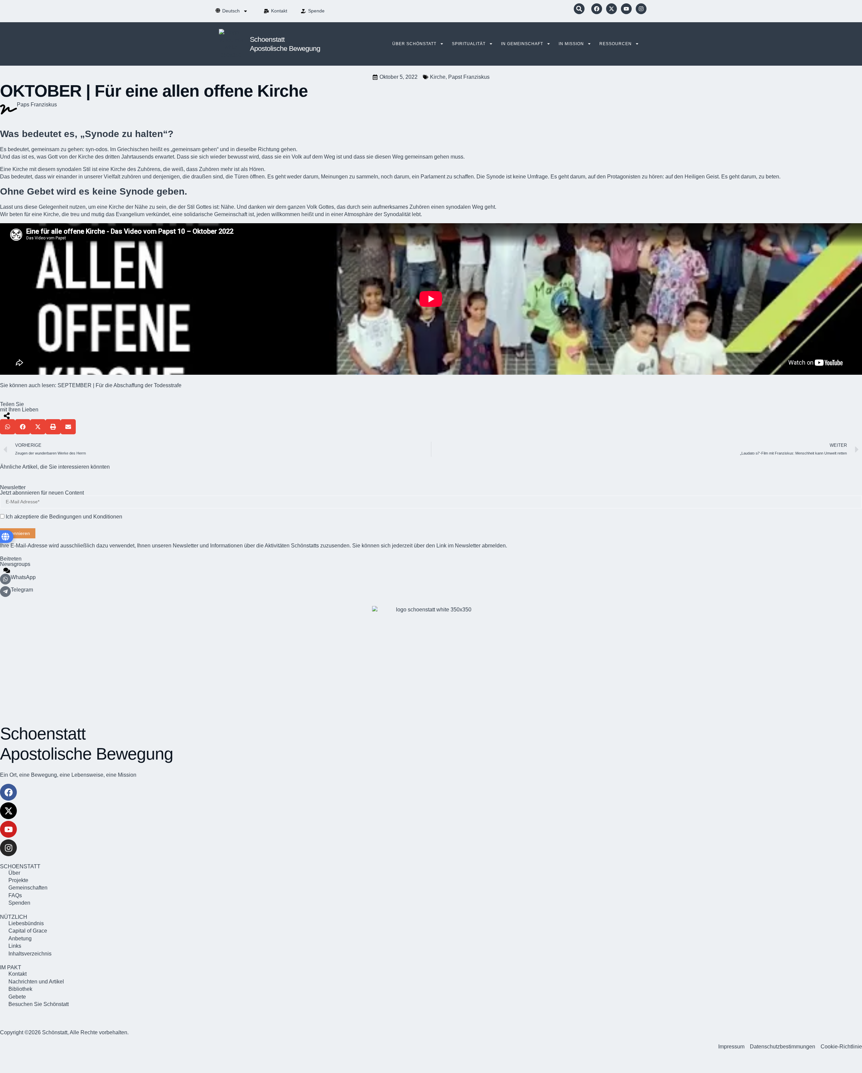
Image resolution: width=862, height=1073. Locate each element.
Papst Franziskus (469, 77)
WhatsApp (23, 577)
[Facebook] (596, 8)
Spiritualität (469, 43)
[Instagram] (641, 8)
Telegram (22, 590)
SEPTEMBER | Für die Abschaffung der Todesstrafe (119, 385)
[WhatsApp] (5, 579)
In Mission (571, 43)
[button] (579, 8)
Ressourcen (615, 43)
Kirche (437, 77)
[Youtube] (626, 8)
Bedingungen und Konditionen (85, 516)
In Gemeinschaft (522, 43)
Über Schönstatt (414, 43)
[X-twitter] (611, 8)
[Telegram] (5, 591)
